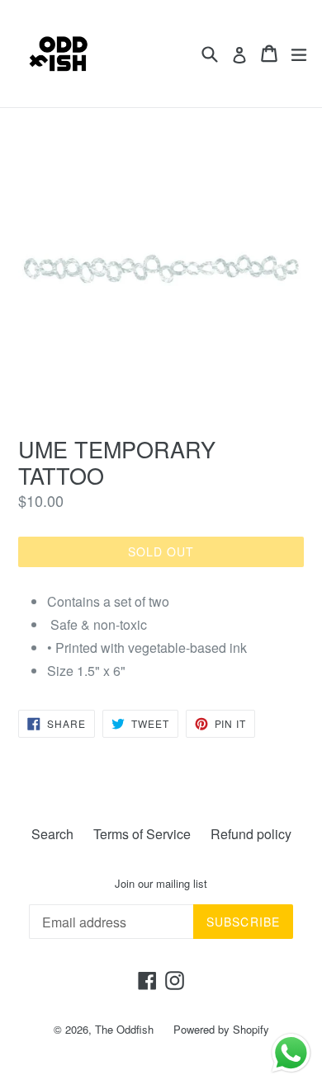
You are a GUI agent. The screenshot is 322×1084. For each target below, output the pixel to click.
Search (52, 833)
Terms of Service (142, 833)
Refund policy (251, 833)
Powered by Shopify (221, 1029)
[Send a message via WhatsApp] (291, 1053)
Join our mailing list (161, 883)
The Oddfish (124, 1029)
